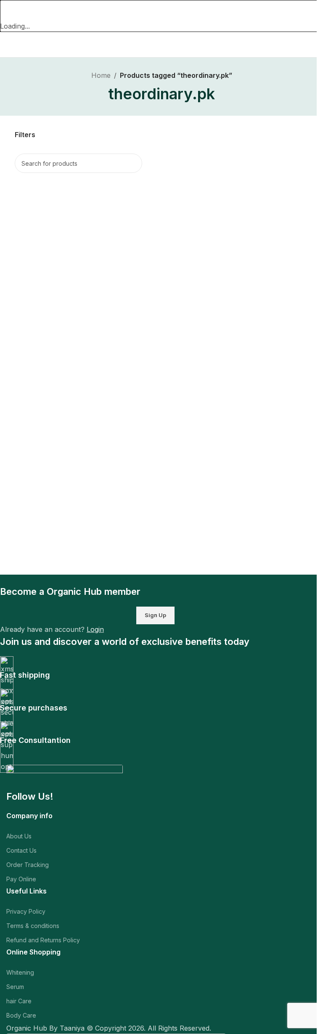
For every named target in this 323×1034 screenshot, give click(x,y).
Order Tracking (27, 864)
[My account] (313, 44)
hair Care (19, 1001)
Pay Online (21, 879)
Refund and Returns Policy (43, 940)
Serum (15, 986)
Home (101, 75)
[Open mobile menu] (9, 44)
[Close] (10, 10)
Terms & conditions (32, 925)
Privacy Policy (25, 911)
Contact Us (21, 850)
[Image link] (64, 776)
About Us (19, 836)
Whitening (20, 972)
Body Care (21, 1015)
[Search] (132, 163)
